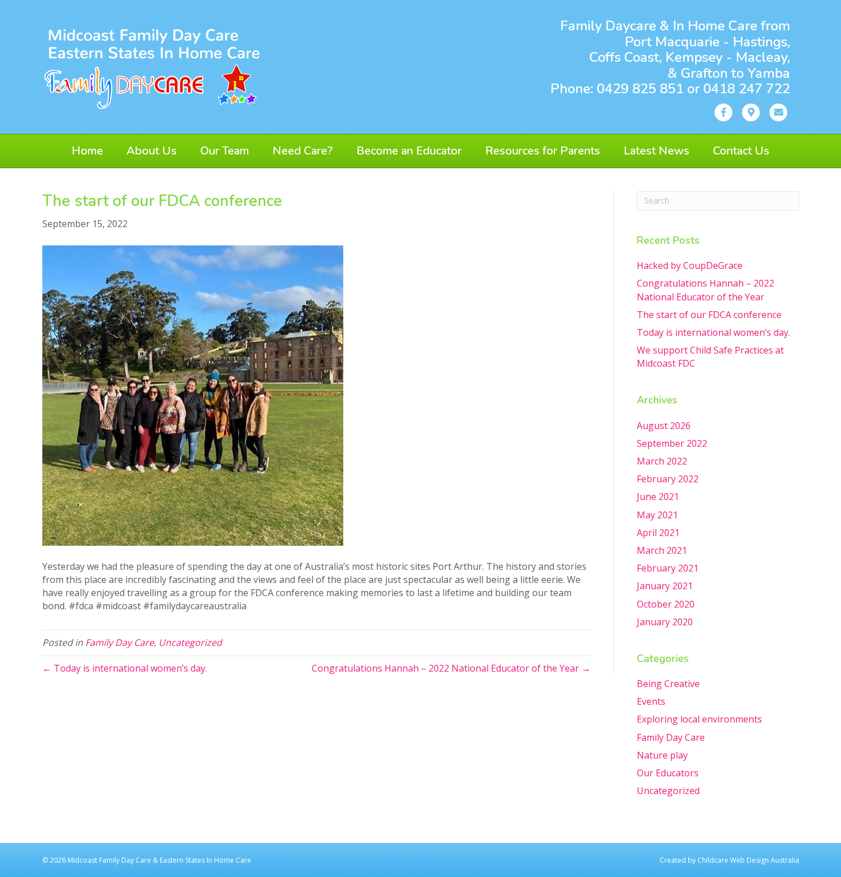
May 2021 (657, 515)
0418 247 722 (746, 89)
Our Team (224, 150)
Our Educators (668, 773)
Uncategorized (190, 642)
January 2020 (665, 622)
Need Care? (302, 150)
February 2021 (668, 568)
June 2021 (658, 496)
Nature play (662, 755)
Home (87, 150)
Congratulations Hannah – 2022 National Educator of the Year (705, 290)
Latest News (656, 150)
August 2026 (664, 425)
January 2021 (665, 586)
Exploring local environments (699, 719)
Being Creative (668, 683)
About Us (151, 150)
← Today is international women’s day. (124, 668)
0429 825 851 (642, 89)
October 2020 (666, 604)
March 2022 (662, 461)
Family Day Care (119, 642)
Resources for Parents (542, 150)
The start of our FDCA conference (709, 314)
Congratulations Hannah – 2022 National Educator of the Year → (451, 668)
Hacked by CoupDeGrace (690, 265)
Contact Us (741, 150)
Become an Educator (409, 150)
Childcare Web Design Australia (748, 860)
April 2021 (658, 532)
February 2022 (668, 479)
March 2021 (662, 550)
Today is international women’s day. (713, 332)
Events (651, 701)
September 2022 (672, 443)
